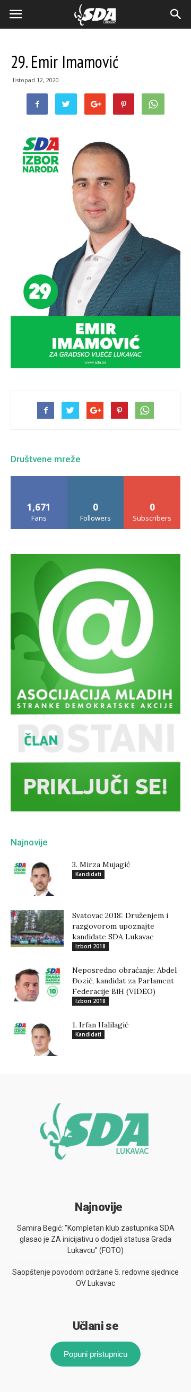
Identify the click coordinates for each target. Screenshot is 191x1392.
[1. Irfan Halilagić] (37, 1037)
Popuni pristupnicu (95, 1354)
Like (39, 480)
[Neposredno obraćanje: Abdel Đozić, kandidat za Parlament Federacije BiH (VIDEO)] (37, 983)
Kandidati (88, 874)
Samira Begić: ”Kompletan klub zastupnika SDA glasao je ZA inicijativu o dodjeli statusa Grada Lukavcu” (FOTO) (96, 1239)
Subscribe (152, 480)
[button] (176, 14)
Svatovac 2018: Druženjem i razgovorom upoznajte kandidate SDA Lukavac (120, 926)
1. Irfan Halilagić (100, 1025)
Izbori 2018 (90, 946)
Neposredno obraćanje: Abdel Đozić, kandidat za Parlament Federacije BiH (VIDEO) (124, 980)
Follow (95, 480)
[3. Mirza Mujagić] (37, 877)
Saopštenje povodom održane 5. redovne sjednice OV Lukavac (95, 1277)
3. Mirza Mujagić (101, 864)
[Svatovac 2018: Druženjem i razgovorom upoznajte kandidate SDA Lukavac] (37, 928)
